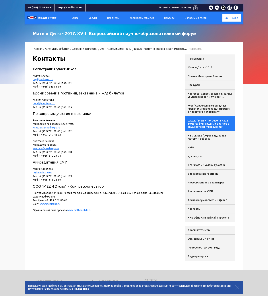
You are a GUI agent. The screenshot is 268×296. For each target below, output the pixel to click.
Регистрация (196, 58)
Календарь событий (57, 48)
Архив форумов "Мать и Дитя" (207, 200)
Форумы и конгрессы (84, 48)
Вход (235, 17)
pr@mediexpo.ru (42, 172)
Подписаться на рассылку (175, 7)
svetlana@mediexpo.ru (46, 148)
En (226, 17)
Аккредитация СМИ (200, 191)
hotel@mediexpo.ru (44, 103)
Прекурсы (194, 85)
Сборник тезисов (199, 230)
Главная (37, 48)
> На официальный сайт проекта (208, 217)
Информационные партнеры (206, 182)
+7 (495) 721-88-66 (39, 7)
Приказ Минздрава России (205, 76)
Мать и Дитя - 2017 (119, 48)
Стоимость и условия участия (207, 165)
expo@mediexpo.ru (70, 7)
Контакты (194, 208)
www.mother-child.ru (79, 210)
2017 (103, 48)
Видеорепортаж (198, 256)
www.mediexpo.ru (50, 203)
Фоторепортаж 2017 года (204, 247)
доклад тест (196, 156)
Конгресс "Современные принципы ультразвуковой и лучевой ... (210, 95)
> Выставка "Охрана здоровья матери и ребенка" (207, 137)
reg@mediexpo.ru (43, 79)
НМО (191, 147)
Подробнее (81, 288)
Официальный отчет (201, 238)
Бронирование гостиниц (203, 173)
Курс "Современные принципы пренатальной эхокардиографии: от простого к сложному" (209, 108)
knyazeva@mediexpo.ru (46, 127)
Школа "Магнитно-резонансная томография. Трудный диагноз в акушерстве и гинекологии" (161, 48)
